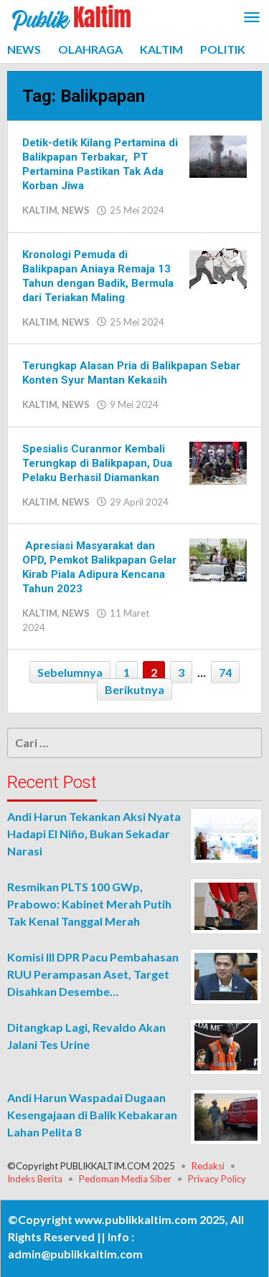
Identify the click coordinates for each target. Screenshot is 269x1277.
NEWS (76, 210)
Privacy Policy (217, 1179)
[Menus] (252, 18)
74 (225, 672)
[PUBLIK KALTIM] (71, 16)
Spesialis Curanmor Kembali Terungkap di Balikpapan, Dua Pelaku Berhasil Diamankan (97, 463)
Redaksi (208, 1166)
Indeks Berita (34, 1179)
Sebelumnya (70, 672)
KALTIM (39, 210)
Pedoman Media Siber (125, 1179)
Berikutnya (134, 689)
